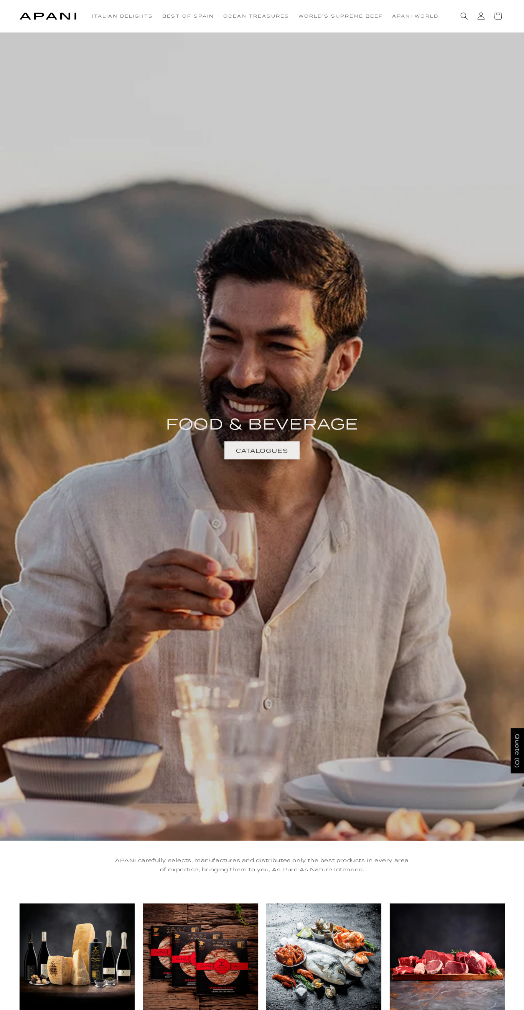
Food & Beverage (262, 423)
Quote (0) (517, 750)
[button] (464, 16)
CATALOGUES (262, 450)
